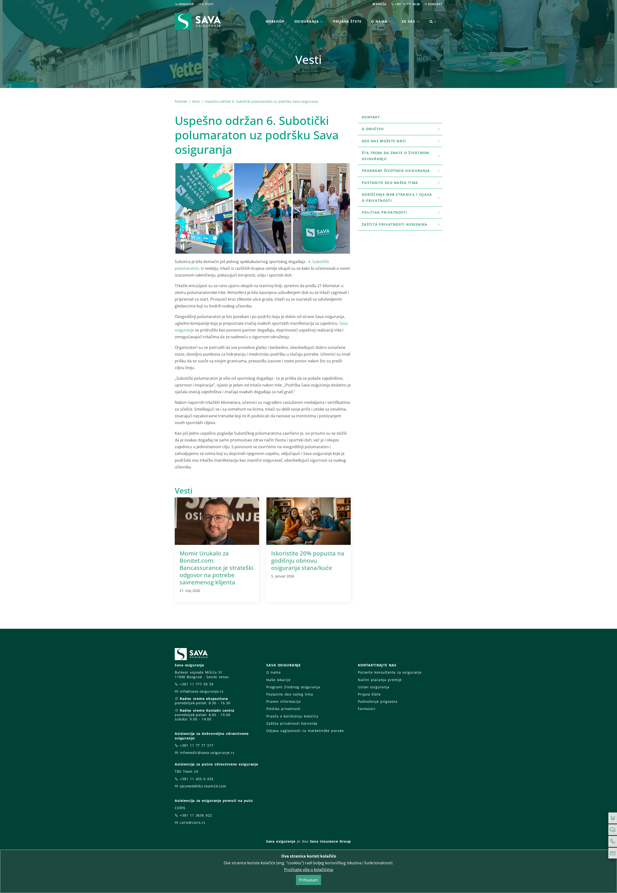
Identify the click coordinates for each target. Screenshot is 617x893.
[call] (612, 841)
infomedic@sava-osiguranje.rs (207, 752)
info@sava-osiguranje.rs (202, 691)
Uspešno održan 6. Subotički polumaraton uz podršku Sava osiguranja (261, 101)
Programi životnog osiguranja (396, 170)
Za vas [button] (408, 21)
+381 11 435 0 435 (197, 779)
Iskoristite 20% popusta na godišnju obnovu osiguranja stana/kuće (307, 560)
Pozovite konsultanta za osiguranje (390, 672)
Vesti (196, 101)
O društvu (373, 129)
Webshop (275, 21)
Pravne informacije (283, 701)
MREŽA (381, 4)
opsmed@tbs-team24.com (203, 786)
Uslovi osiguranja (373, 687)
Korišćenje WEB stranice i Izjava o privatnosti (397, 197)
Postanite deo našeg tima (390, 182)
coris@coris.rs (192, 822)
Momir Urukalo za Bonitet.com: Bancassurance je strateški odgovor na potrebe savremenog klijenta (216, 567)
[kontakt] (612, 853)
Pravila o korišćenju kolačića (292, 716)
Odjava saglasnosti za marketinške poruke (305, 730)
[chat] (612, 829)
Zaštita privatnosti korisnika (395, 224)
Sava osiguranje (280, 841)
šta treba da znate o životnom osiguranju (395, 155)
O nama (273, 672)
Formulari (367, 708)
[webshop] (612, 818)
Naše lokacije (278, 679)
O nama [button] (379, 21)
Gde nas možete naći (384, 141)
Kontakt (371, 117)
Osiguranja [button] (306, 21)
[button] (433, 21)
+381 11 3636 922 (196, 815)
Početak (181, 101)
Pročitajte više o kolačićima (308, 869)
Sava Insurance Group (330, 841)
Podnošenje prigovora (377, 701)
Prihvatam (308, 880)
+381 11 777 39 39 (407, 4)
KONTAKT (435, 4)
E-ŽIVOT (208, 4)
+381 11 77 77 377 (197, 745)
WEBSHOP (186, 4)
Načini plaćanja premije (380, 679)
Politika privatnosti (384, 212)
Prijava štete (347, 21)
